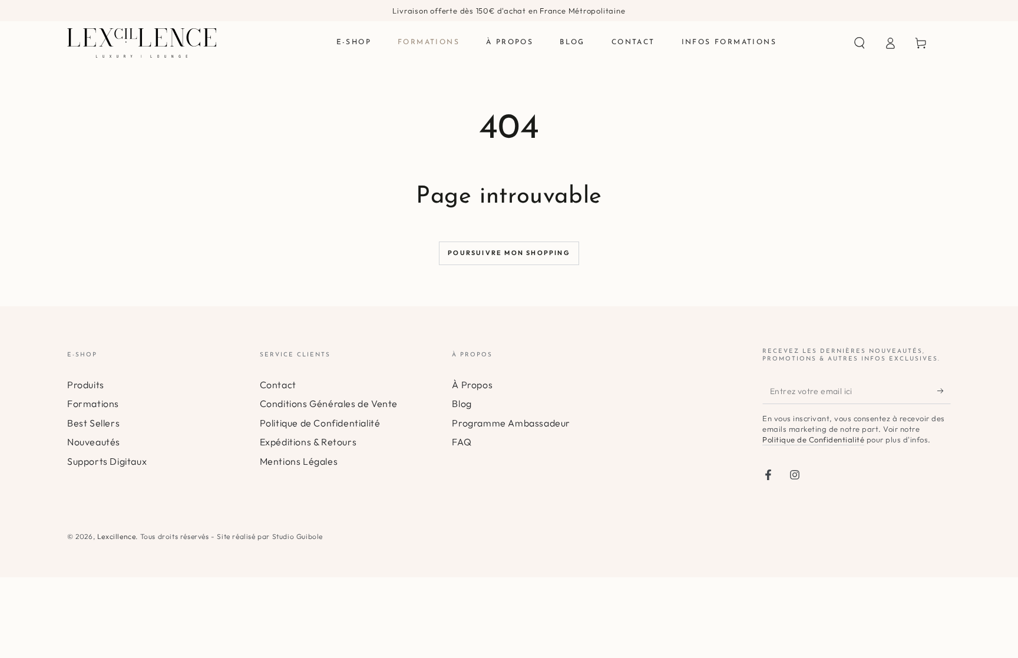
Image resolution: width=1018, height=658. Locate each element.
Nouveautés (93, 442)
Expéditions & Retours (308, 442)
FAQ (461, 442)
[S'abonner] (944, 391)
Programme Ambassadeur (511, 423)
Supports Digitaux (107, 461)
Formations (93, 403)
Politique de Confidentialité (320, 423)
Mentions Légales (299, 461)
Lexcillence (116, 536)
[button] (859, 43)
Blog (461, 403)
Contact (278, 385)
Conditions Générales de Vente (329, 403)
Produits (85, 385)
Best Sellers (93, 423)
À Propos (472, 385)
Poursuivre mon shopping (509, 253)
